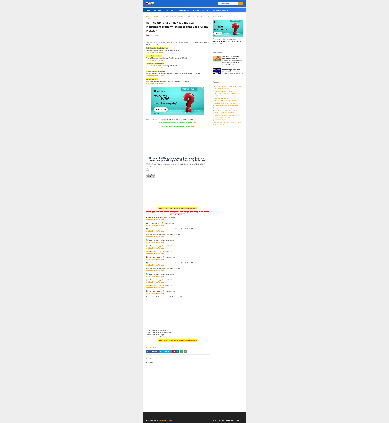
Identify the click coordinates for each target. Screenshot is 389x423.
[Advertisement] (178, 143)
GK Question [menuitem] (170, 10)
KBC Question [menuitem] (184, 10)
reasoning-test (226, 115)
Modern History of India (219, 93)
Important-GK (227, 89)
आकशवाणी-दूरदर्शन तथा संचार (219, 117)
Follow (194, 123)
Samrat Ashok (217, 96)
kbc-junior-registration (230, 108)
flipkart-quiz (216, 103)
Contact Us (229, 420)
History (220, 89)
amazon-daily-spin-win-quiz (221, 98)
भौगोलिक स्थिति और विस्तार (235, 122)
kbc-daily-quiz (217, 105)
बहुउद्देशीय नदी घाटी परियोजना (219, 120)
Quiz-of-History (231, 93)
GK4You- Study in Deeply (164, 420)
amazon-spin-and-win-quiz (220, 101)
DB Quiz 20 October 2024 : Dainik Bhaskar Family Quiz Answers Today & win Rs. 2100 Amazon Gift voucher (232, 72)
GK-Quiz (215, 89)
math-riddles (216, 112)
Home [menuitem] (148, 10)
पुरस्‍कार (228, 117)
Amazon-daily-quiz (156, 16)
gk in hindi (229, 103)
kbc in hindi (236, 103)
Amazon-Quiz (217, 86)
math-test (224, 112)
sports (233, 115)
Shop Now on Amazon (156, 220)
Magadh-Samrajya (218, 91)
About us (221, 420)
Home (147, 16)
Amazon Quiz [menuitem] (157, 10)
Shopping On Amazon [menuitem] (220, 10)
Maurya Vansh (228, 91)
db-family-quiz (233, 101)
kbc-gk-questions (218, 108)
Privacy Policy (239, 420)
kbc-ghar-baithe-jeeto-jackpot (230, 105)
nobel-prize (231, 112)
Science (224, 96)
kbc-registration (232, 110)
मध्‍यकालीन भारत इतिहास (218, 124)
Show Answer (151, 176)
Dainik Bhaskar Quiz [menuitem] (200, 10)
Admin (150, 35)
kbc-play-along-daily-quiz (220, 110)
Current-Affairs (237, 86)
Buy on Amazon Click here (155, 52)
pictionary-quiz (217, 115)
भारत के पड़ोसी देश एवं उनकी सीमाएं (220, 122)
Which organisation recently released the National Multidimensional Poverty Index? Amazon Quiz (227, 41)
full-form (223, 103)
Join (193, 126)
